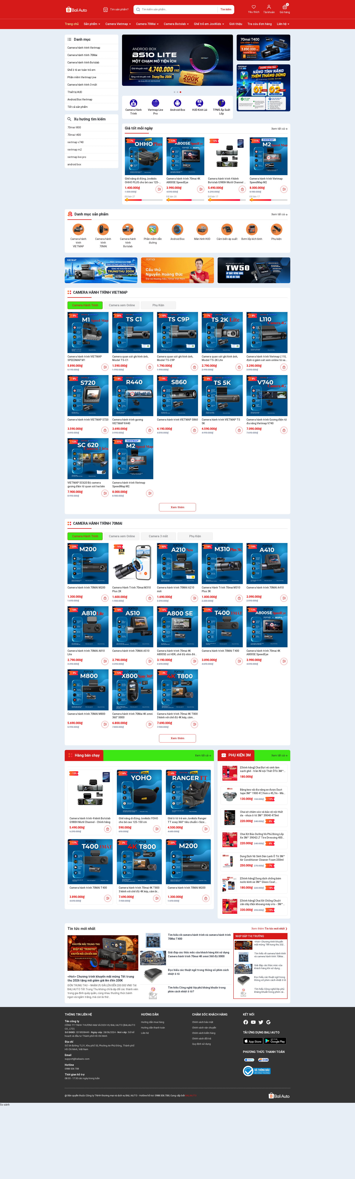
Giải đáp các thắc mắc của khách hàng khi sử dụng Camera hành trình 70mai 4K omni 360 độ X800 (269, 967)
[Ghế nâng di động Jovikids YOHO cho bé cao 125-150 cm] (139, 792)
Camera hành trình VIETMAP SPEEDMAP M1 (84, 358)
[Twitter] (261, 1022)
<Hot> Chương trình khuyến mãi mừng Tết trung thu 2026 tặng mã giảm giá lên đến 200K (269, 943)
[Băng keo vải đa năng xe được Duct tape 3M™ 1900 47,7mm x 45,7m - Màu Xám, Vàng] (229, 795)
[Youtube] (253, 1022)
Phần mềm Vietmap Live (81, 77)
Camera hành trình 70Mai (82, 55)
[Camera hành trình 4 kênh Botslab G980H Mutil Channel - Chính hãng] (227, 156)
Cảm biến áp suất (227, 238)
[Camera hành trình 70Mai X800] (177, 270)
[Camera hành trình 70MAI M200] (88, 563)
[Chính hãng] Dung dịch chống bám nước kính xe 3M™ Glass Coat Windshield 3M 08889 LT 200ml (260, 880)
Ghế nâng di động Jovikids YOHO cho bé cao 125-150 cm (138, 820)
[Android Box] (177, 102)
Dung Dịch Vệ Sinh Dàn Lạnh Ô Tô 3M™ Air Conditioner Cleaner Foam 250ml (262, 858)
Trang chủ (72, 24)
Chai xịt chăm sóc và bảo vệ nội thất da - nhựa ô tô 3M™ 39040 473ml (261, 813)
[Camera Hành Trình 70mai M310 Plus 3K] (222, 563)
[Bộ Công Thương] (257, 1070)
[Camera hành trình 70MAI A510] (132, 626)
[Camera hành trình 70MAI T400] (222, 626)
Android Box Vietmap (79, 99)
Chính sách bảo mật (202, 1022)
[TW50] (254, 270)
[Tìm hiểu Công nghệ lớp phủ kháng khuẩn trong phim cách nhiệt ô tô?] (243, 993)
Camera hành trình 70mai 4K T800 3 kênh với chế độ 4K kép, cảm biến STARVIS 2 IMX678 (177, 715)
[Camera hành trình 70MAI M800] (88, 689)
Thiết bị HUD (74, 92)
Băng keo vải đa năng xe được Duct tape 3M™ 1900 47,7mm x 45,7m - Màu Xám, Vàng (262, 791)
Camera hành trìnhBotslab (128, 242)
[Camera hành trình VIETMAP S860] (177, 395)
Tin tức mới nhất (81, 928)
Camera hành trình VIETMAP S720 (87, 419)
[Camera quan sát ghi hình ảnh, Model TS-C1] (132, 332)
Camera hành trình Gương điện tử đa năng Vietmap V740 (266, 421)
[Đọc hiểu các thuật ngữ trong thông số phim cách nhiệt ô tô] (243, 981)
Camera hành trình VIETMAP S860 (177, 419)
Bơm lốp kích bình (251, 238)
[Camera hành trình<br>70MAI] (103, 229)
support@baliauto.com (77, 1058)
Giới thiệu (235, 24)
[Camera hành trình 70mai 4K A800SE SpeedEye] (185, 156)
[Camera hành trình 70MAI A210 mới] (177, 563)
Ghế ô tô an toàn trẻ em (81, 69)
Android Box (177, 109)
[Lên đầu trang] (349, 1167)
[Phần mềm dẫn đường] (152, 229)
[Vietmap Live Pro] (155, 102)
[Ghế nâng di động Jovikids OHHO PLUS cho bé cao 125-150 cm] (144, 156)
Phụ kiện (276, 238)
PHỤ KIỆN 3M (239, 755)
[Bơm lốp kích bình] (252, 229)
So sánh (5, 1104)
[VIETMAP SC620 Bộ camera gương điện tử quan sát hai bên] (88, 458)
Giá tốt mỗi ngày (139, 128)
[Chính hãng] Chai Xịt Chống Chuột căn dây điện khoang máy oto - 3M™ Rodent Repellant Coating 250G (261, 902)
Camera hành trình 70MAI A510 (130, 650)
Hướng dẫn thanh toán (153, 1027)
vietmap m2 (74, 149)
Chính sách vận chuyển (204, 1027)
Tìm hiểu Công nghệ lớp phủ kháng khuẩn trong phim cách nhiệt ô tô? (270, 991)
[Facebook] (245, 1022)
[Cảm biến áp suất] (227, 229)
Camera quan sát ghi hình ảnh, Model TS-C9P (175, 358)
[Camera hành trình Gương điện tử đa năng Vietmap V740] (267, 395)
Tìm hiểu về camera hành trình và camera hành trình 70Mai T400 (270, 955)
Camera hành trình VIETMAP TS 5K (221, 421)
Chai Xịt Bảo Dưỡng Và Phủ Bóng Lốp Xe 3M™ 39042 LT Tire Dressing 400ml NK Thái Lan (262, 836)
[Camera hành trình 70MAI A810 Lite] (88, 626)
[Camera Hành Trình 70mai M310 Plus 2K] (132, 563)
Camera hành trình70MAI (103, 242)
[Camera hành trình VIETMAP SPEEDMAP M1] (88, 332)
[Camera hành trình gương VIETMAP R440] (132, 395)
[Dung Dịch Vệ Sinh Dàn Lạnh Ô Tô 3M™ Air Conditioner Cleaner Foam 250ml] (229, 862)
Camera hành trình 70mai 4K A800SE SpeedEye (183, 180)
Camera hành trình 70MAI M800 (86, 713)
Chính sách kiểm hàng (203, 1033)
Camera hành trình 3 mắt (82, 84)
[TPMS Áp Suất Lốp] (221, 102)
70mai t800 (74, 127)
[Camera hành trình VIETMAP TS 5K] (222, 395)
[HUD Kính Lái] (199, 102)
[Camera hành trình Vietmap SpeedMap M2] (269, 156)
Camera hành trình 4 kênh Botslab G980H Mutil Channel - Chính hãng (226, 180)
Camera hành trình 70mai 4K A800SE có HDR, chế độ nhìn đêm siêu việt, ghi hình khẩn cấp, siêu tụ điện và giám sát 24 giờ (177, 652)
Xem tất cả (278, 128)
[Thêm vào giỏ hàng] (242, 189)
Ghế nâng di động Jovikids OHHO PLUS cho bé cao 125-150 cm (142, 180)
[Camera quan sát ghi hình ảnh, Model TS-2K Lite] (222, 332)
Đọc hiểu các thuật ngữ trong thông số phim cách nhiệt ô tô (270, 979)
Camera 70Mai (146, 24)
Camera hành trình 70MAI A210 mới (175, 589)
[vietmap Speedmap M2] (101, 270)
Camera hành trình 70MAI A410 (265, 587)
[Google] (268, 1022)
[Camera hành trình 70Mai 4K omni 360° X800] (132, 689)
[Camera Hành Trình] (133, 102)
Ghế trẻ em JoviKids (208, 24)
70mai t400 (74, 134)
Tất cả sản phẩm (77, 106)
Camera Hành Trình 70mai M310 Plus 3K (221, 589)
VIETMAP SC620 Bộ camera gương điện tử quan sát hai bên (86, 484)
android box (74, 164)
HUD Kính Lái (199, 109)
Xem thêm (177, 507)
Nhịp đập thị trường (250, 936)
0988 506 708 (72, 1068)
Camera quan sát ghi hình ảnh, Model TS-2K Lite (220, 358)
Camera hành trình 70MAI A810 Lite (86, 652)
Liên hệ (282, 24)
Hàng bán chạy (87, 755)
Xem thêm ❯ (269, 928)
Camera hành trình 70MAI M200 (86, 587)
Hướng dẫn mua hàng (152, 1022)
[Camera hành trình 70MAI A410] (267, 563)
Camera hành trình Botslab (83, 62)
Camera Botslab (175, 24)
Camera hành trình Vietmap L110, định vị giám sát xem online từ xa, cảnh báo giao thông (266, 358)
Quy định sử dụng (201, 1044)
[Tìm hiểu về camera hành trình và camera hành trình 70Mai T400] (243, 957)
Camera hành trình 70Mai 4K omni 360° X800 (132, 715)
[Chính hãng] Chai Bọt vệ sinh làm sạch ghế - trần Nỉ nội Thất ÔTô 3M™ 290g (262, 769)
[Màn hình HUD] (202, 229)
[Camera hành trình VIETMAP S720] (88, 395)
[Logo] (278, 1095)
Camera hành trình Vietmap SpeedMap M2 (266, 180)
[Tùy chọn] (159, 189)
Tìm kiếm (225, 9)
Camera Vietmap (117, 24)
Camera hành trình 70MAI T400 (220, 650)
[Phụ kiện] (276, 229)
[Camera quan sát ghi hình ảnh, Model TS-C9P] (177, 332)
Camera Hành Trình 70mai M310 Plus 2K (131, 589)
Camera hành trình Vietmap (83, 47)
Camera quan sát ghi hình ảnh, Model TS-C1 (130, 358)
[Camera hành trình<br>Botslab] (128, 229)
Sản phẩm (91, 24)
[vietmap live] (263, 88)
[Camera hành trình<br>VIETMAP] (78, 229)
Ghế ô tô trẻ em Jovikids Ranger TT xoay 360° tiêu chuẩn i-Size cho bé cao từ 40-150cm (187, 820)
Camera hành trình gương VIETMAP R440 (127, 421)
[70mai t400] (263, 48)
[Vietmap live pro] (177, 61)
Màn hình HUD (202, 238)
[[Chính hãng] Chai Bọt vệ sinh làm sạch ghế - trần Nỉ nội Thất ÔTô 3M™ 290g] (229, 773)
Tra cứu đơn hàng (259, 24)
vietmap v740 (75, 142)
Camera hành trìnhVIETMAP (78, 242)
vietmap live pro (76, 157)
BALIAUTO (191, 1095)
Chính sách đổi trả (201, 1038)
